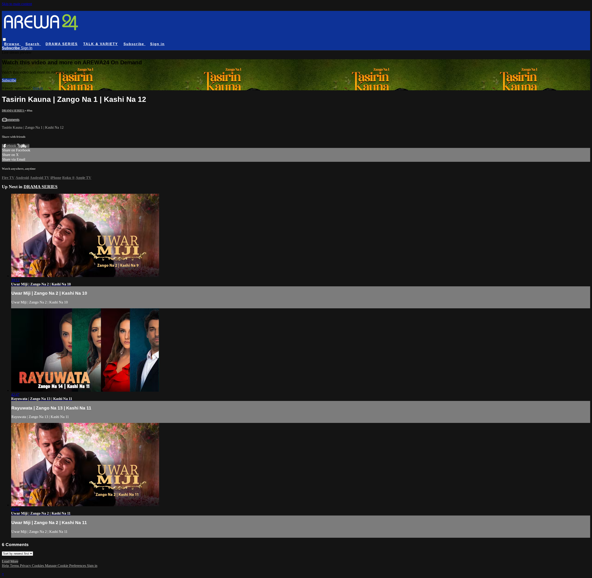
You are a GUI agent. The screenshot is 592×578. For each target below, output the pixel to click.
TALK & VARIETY (100, 44)
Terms (15, 566)
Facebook (9, 146)
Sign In (26, 48)
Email (25, 146)
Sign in (157, 44)
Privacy (26, 566)
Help (6, 566)
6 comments (10, 120)
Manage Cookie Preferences (66, 566)
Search (33, 44)
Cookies (38, 566)
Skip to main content (17, 4)
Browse (12, 44)
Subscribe (9, 80)
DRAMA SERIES (62, 44)
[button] (4, 39)
